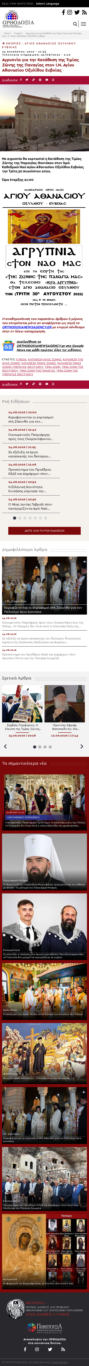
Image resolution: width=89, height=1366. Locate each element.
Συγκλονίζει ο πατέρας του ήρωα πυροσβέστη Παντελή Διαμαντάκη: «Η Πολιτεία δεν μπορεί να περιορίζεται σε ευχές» (43, 956)
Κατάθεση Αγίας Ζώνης (44, 359)
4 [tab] (30, 518)
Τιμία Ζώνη (52, 367)
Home (7, 33)
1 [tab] (14, 518)
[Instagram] (69, 12)
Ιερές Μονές (10, 1010)
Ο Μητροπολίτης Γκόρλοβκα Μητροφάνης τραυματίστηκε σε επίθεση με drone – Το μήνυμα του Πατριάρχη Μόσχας (44, 886)
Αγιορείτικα (10, 1279)
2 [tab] (19, 518)
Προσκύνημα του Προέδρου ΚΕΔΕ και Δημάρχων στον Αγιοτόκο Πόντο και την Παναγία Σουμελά (41, 1206)
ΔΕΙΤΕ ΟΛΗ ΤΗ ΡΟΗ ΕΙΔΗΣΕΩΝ (44, 530)
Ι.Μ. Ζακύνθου (11, 1134)
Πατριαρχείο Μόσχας (15, 880)
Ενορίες (17, 33)
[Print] (40, 79)
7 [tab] (45, 518)
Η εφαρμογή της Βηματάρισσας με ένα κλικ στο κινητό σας (38, 1283)
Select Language (47, 3)
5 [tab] (35, 518)
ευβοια (21, 359)
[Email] (47, 79)
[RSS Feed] (84, 12)
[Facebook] (63, 12)
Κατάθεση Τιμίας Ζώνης (39, 363)
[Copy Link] (33, 79)
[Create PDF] (53, 79)
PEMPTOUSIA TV (12, 1074)
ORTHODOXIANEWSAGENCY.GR (26, 327)
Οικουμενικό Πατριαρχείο (23, 817)
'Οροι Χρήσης (60, 1362)
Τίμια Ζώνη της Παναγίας (37, 370)
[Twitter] (77, 12)
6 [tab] (40, 518)
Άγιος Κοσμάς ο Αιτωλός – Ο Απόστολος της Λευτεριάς (36, 1078)
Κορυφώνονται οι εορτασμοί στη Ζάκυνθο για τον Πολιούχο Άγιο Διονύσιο (42, 1139)
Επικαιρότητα (11, 950)
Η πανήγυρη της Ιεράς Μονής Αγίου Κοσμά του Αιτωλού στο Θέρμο (43, 1014)
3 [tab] (24, 518)
